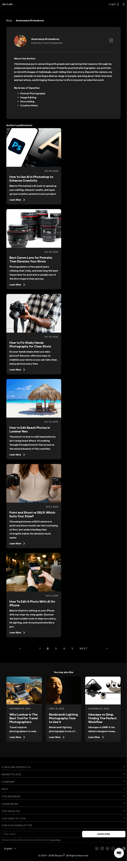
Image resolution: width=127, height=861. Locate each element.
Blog (9, 20)
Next (84, 648)
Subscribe (103, 834)
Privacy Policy (55, 840)
